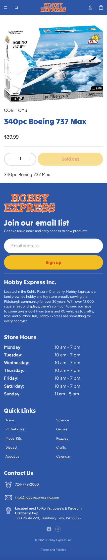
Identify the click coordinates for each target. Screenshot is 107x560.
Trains (10, 420)
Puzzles (62, 438)
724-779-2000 (27, 484)
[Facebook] (49, 529)
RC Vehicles (14, 429)
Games (61, 429)
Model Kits (13, 438)
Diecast (11, 447)
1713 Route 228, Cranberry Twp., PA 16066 (48, 518)
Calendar (63, 456)
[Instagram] (58, 529)
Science (62, 420)
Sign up (53, 262)
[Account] (90, 7)
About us (12, 456)
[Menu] (5, 7)
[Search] (16, 7)
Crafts (61, 447)
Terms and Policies (53, 550)
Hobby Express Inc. (59, 540)
